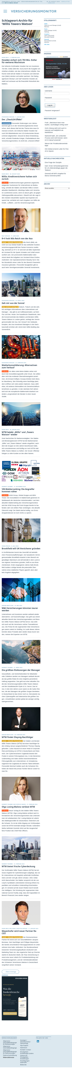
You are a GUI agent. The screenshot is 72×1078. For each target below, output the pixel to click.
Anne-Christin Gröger (19, 928)
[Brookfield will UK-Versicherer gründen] (21, 530)
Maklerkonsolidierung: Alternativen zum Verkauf (19, 366)
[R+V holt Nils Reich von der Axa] (21, 220)
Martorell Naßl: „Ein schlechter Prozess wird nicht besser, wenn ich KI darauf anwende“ (56, 138)
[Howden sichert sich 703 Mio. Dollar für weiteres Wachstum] (21, 42)
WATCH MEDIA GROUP (11, 3)
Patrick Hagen (21, 804)
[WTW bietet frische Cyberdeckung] (21, 848)
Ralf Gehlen (6, 236)
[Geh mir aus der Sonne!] (21, 285)
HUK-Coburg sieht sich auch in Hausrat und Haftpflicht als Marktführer (55, 130)
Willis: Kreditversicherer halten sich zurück (19, 177)
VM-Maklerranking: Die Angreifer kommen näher (18, 490)
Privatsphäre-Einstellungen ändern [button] (27, 1052)
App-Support (24, 1045)
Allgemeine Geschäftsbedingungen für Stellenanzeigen (10, 1051)
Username (48, 91)
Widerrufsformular (8, 1057)
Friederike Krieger (8, 117)
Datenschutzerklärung (10, 1055)
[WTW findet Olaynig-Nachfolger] (21, 719)
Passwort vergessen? (52, 110)
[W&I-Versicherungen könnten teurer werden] (21, 590)
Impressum (23, 1047)
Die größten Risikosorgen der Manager (21, 670)
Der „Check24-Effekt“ (12, 119)
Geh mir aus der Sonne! (13, 303)
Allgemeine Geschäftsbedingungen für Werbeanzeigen (10, 1042)
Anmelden (51, 3)
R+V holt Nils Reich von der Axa (17, 238)
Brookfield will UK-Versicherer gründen (21, 548)
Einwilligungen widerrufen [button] (25, 1061)
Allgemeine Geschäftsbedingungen (10, 1047)
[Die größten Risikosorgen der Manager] (21, 652)
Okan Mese (5, 57)
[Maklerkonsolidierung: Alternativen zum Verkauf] (21, 347)
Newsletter (65, 1)
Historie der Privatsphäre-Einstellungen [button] (24, 1057)
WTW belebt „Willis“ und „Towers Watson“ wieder (18, 433)
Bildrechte (23, 1064)
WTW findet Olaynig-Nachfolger (17, 737)
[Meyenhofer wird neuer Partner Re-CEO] (21, 913)
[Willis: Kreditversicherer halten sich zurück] (21, 158)
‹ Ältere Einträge (10, 972)
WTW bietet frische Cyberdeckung (18, 866)
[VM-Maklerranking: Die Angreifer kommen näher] (21, 471)
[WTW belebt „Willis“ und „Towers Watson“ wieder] (21, 414)
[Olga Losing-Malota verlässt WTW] (21, 788)
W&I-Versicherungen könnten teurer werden (20, 609)
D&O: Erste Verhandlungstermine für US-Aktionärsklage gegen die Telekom (56, 168)
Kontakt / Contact (25, 1049)
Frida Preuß (6, 546)
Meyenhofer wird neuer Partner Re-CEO (19, 932)
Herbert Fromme (7, 486)
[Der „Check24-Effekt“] (21, 101)
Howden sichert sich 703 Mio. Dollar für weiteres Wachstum (19, 61)
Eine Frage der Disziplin (53, 162)
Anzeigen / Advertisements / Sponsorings (25, 1041)
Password (48, 98)
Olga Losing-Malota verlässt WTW (18, 806)
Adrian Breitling (7, 605)
